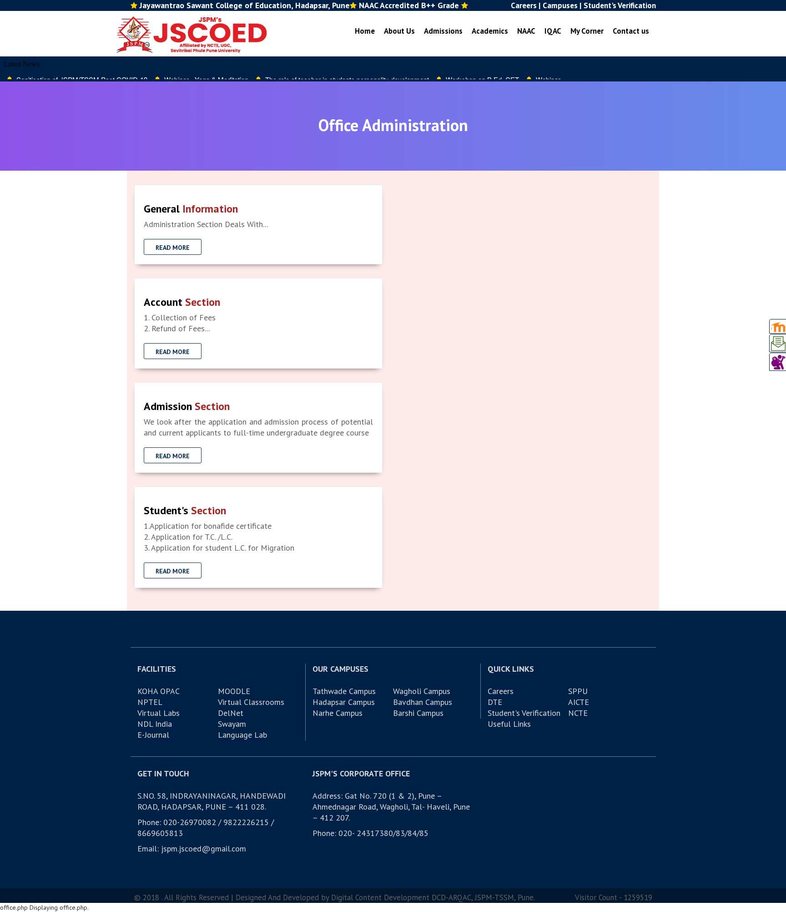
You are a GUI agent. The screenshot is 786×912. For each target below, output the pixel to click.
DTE (495, 702)
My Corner (587, 31)
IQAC (552, 31)
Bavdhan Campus (422, 702)
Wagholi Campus (421, 691)
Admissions (443, 31)
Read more (173, 247)
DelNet (230, 713)
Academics (490, 31)
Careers (501, 691)
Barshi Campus (418, 713)
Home (365, 31)
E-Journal (153, 735)
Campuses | (562, 5)
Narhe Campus (337, 713)
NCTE (578, 713)
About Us (399, 31)
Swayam (232, 724)
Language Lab (242, 735)
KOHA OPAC (158, 691)
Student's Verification (620, 5)
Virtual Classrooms (251, 702)
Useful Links (509, 724)
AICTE (578, 702)
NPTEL (149, 702)
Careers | (525, 5)
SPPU (578, 691)
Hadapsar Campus (343, 702)
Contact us (631, 31)
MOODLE (234, 691)
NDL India (154, 724)
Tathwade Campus (344, 691)
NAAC (526, 31)
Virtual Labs (158, 713)
